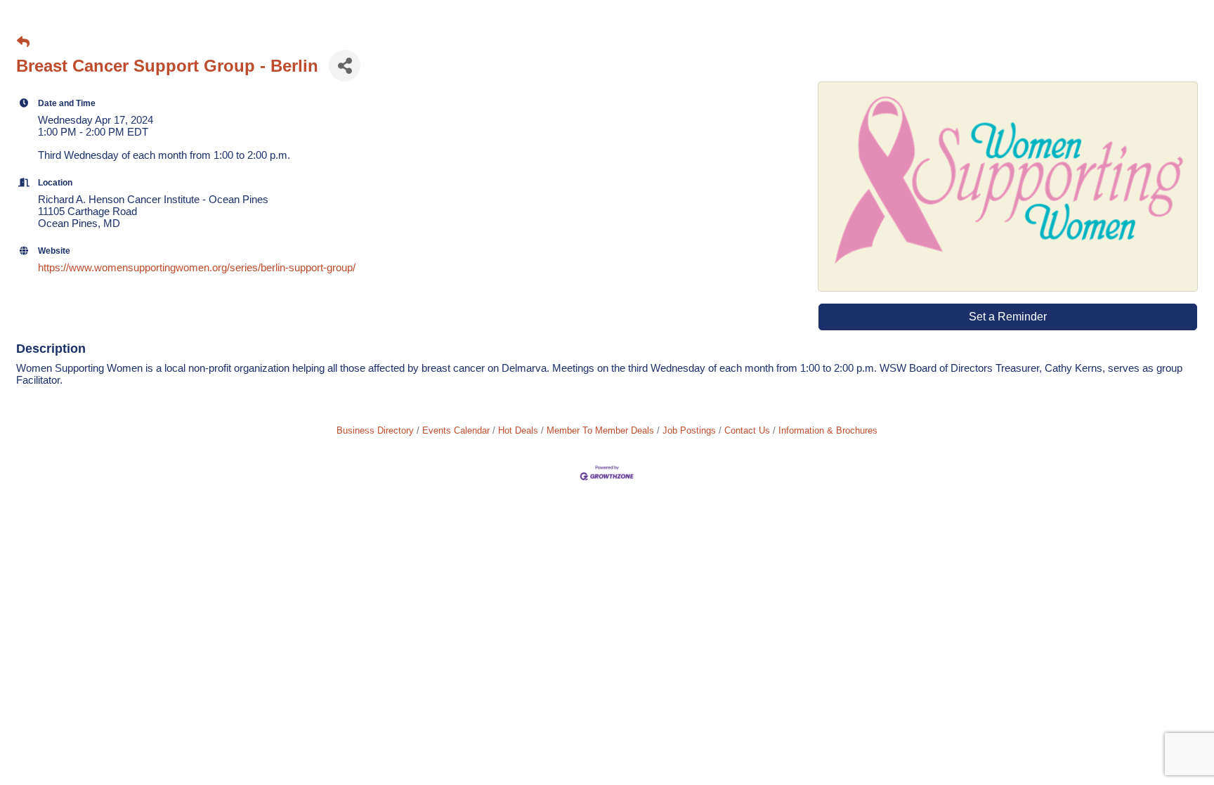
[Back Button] (23, 42)
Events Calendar (456, 430)
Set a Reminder (1008, 317)
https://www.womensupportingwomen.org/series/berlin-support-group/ (196, 267)
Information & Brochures (827, 430)
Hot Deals (518, 430)
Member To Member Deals (600, 430)
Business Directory (375, 430)
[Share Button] (344, 66)
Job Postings (689, 430)
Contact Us (747, 430)
